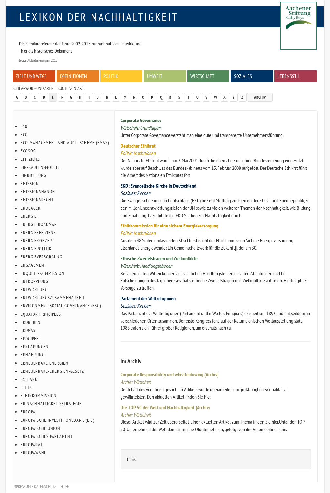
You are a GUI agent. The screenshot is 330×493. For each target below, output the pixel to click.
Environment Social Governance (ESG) (61, 306)
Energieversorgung (41, 257)
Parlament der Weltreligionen (148, 298)
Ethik (26, 387)
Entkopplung (34, 281)
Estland (29, 379)
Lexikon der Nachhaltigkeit (98, 16)
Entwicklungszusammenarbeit (53, 298)
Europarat (32, 445)
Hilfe (65, 486)
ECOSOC (28, 151)
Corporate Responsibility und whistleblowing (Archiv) (169, 374)
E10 (24, 126)
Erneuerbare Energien (44, 363)
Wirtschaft (202, 76)
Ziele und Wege (31, 76)
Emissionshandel (39, 192)
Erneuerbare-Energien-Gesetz (52, 371)
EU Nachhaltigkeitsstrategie (51, 404)
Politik (110, 76)
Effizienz (30, 159)
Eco (24, 135)
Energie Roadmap (39, 224)
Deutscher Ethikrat (138, 145)
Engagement (33, 265)
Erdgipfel (31, 339)
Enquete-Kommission (42, 273)
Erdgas (28, 330)
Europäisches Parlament (47, 436)
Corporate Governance (141, 120)
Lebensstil (288, 76)
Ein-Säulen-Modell (41, 167)
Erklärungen (35, 347)
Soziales (243, 76)
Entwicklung (34, 290)
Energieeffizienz (38, 233)
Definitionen (73, 76)
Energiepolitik (36, 249)
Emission (30, 184)
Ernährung (32, 355)
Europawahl (33, 453)
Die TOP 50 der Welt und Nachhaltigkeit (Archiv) (165, 407)
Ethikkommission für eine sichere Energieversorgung (169, 225)
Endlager (31, 208)
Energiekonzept (37, 241)
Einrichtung (33, 175)
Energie (29, 216)
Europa (28, 412)
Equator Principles (41, 314)
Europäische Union (40, 428)
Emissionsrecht (37, 200)
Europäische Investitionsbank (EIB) (57, 420)
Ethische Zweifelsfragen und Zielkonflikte (159, 258)
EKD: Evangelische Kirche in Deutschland (158, 185)
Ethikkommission (39, 396)
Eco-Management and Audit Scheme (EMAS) (65, 143)
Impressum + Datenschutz (34, 486)
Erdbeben (31, 322)
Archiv (260, 97)
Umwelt (154, 76)
